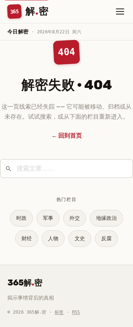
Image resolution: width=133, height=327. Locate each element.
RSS (76, 312)
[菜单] (120, 11)
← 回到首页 (66, 135)
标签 (59, 312)
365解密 (24, 283)
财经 (26, 238)
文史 (80, 238)
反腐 (106, 238)
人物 (53, 238)
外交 (74, 218)
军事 (48, 218)
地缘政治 (106, 218)
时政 (21, 218)
